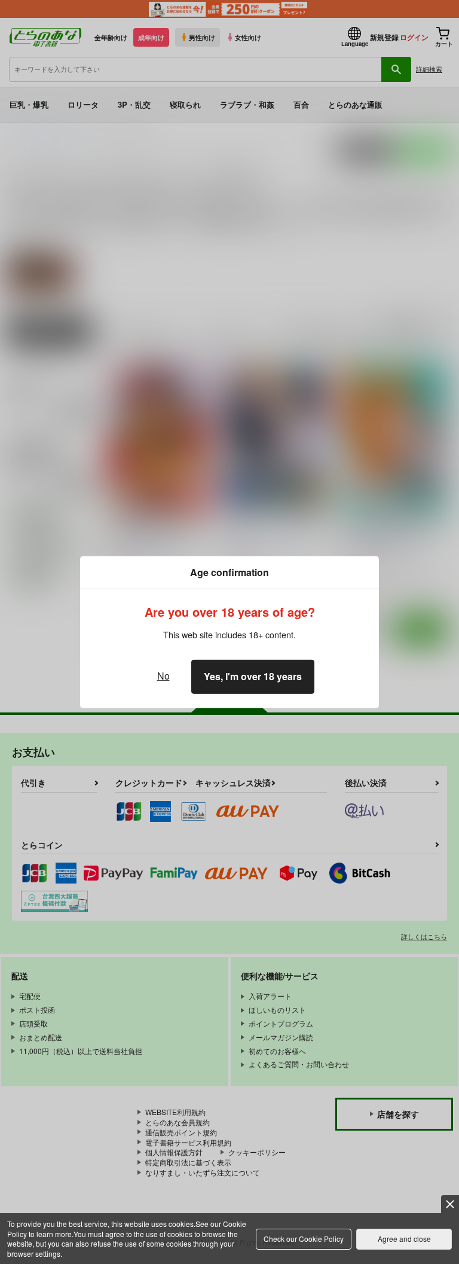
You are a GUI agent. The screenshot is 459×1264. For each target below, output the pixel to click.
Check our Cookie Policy (304, 1238)
